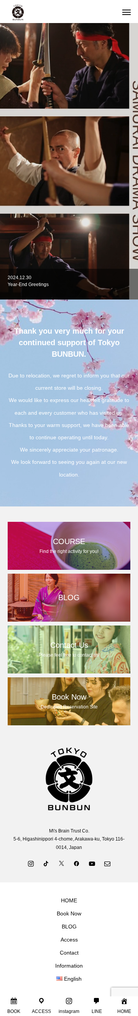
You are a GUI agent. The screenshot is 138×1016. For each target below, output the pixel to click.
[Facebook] (76, 863)
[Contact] (107, 863)
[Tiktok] (46, 863)
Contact (69, 953)
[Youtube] (92, 863)
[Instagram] (30, 863)
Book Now (69, 913)
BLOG (69, 926)
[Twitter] (61, 863)
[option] (69, 284)
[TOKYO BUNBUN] (61, 12)
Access (69, 940)
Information (69, 966)
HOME (69, 900)
